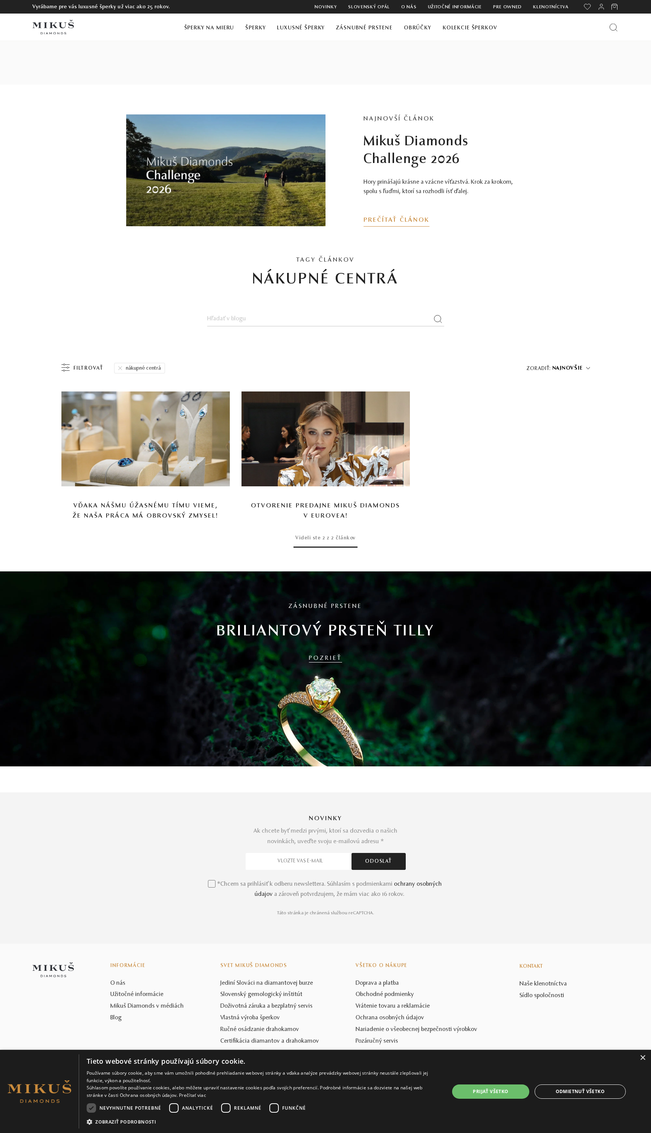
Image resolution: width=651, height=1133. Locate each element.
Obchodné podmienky (385, 994)
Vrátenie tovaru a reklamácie (393, 1006)
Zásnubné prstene (364, 28)
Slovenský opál (369, 7)
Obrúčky (417, 28)
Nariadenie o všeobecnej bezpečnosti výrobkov (416, 1029)
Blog (116, 1018)
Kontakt (531, 966)
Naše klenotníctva (543, 984)
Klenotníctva (550, 7)
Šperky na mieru (209, 28)
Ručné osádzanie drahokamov (259, 1029)
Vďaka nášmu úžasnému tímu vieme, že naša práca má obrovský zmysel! (145, 511)
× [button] (642, 1058)
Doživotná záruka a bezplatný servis (266, 1006)
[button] (263, 1122)
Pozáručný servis (377, 1041)
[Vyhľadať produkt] (613, 27)
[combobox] (571, 368)
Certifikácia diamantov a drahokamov (269, 1041)
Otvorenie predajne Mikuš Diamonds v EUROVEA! (325, 511)
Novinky (326, 7)
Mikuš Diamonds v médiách (147, 1006)
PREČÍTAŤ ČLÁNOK (396, 220)
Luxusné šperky (301, 28)
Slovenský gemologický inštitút (261, 994)
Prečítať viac (192, 1095)
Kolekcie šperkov (470, 28)
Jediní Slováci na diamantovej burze (266, 983)
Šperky (255, 28)
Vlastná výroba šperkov (250, 1018)
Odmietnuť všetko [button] (580, 1091)
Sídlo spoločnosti (542, 996)
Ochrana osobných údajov (390, 1018)
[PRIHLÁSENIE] (601, 7)
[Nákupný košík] (615, 7)
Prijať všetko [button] (490, 1091)
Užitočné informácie (455, 7)
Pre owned (507, 7)
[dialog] (325, 1091)
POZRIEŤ (325, 658)
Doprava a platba (377, 983)
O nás (409, 7)
